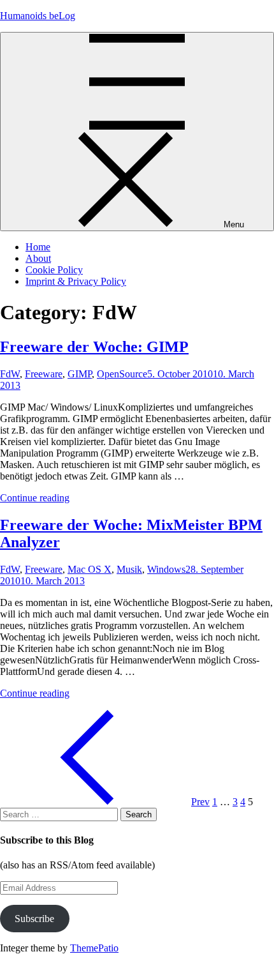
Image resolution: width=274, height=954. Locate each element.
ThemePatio (94, 948)
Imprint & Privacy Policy (75, 281)
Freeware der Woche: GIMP (94, 346)
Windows (166, 569)
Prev (200, 801)
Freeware (43, 373)
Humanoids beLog (37, 15)
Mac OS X (90, 569)
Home (37, 246)
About (38, 258)
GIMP (80, 373)
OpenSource (122, 373)
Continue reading (34, 497)
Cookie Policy (54, 269)
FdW (10, 373)
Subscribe (34, 918)
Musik (129, 569)
